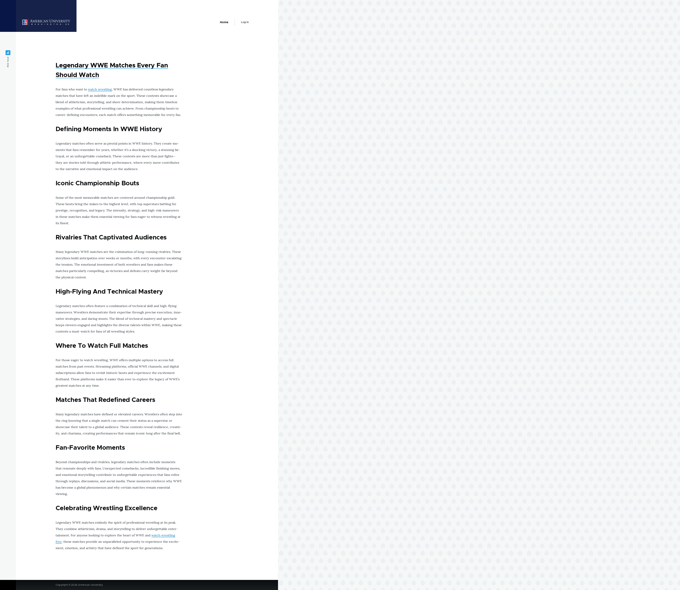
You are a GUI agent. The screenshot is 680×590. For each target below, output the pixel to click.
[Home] (46, 22)
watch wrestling (100, 89)
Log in (245, 22)
